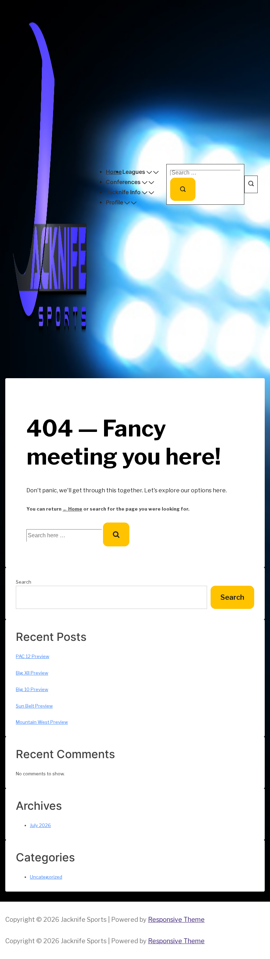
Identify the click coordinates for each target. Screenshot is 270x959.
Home (114, 171)
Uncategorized (46, 877)
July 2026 (40, 825)
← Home (72, 509)
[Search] (182, 189)
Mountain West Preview (42, 722)
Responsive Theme (176, 919)
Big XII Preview (32, 673)
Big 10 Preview (32, 689)
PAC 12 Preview (32, 656)
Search (23, 582)
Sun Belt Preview (34, 706)
